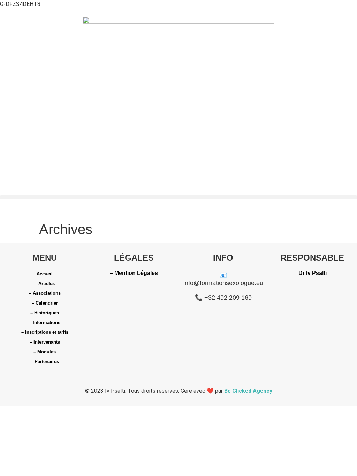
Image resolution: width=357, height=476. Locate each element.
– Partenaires (45, 361)
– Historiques (44, 312)
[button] (178, 197)
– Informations (44, 322)
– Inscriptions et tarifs (44, 332)
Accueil (45, 273)
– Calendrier (45, 303)
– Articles (45, 283)
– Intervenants (45, 342)
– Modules (44, 351)
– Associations (45, 293)
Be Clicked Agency (248, 390)
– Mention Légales (134, 273)
